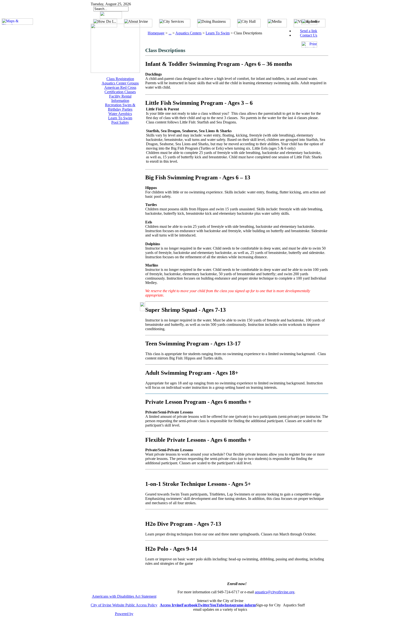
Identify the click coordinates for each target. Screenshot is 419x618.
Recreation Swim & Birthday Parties (120, 107)
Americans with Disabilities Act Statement (124, 596)
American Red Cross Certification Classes (120, 89)
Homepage (156, 33)
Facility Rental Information (120, 98)
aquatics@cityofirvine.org (274, 592)
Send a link (308, 31)
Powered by (124, 614)
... (170, 33)
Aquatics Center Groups (120, 83)
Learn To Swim (120, 118)
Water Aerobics (120, 114)
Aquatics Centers (188, 33)
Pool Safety (120, 122)
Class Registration (120, 79)
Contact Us (308, 35)
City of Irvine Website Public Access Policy (124, 605)
